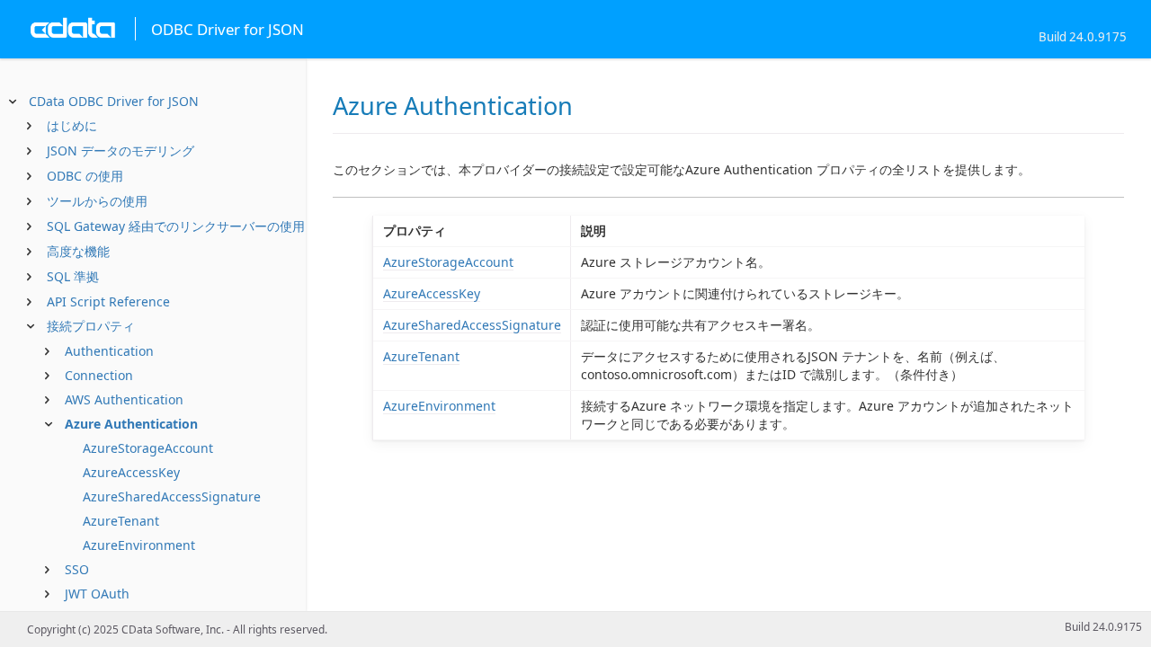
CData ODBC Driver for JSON (114, 101)
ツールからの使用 (97, 200)
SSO (77, 569)
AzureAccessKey (131, 472)
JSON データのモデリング (120, 150)
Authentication (109, 350)
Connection (99, 375)
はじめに (72, 125)
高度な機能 (78, 251)
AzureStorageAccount (148, 447)
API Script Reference (108, 301)
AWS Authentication (124, 399)
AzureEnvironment (139, 545)
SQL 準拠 (73, 276)
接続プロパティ (91, 325)
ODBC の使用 (85, 175)
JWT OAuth (97, 593)
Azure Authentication (131, 423)
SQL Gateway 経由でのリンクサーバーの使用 (176, 226)
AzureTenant (121, 520)
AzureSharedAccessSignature (172, 496)
